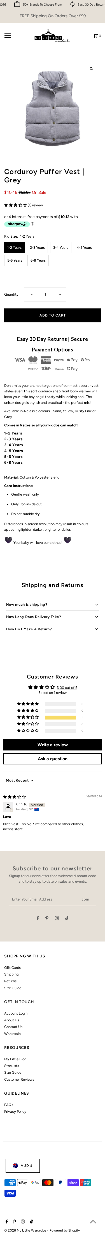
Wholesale (12, 1034)
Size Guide (12, 988)
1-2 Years (14, 247)
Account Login (15, 1013)
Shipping (11, 974)
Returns (10, 981)
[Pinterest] (46, 919)
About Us (11, 1020)
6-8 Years (38, 260)
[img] (14, 797)
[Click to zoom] (91, 69)
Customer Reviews (19, 1079)
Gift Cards (12, 967)
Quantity (11, 294)
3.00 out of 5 (67, 687)
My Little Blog (15, 1059)
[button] (16, 205)
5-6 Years (14, 260)
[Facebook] (38, 919)
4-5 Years (84, 247)
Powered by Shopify (65, 1230)
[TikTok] (66, 919)
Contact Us (13, 1027)
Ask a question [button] (52, 758)
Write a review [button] (53, 744)
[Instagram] (57, 919)
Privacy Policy (15, 1111)
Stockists (11, 1066)
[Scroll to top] (93, 1221)
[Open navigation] (16, 36)
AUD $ (26, 1165)
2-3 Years (37, 247)
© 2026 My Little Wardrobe (25, 1230)
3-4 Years (60, 247)
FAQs (8, 1105)
